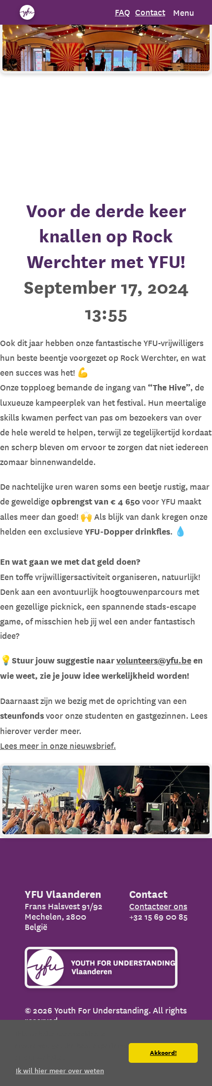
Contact (150, 12)
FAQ (122, 12)
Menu (183, 12)
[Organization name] (27, 12)
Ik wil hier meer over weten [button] (60, 1070)
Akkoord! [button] (163, 1052)
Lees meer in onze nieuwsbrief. (58, 745)
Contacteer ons (158, 906)
